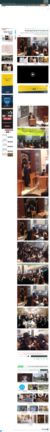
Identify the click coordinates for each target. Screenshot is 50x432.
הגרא (41, 358)
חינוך (34, 6)
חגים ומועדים (27, 6)
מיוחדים (30, 6)
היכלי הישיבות (40, 6)
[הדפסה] (15, 35)
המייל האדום (5, 3)
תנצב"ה (37, 6)
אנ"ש (32, 6)
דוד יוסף (47, 358)
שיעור (44, 358)
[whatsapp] (15, 33)
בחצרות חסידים (45, 6)
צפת (34, 358)
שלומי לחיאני (37, 358)
